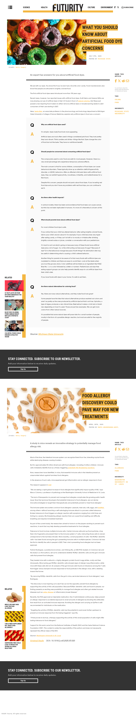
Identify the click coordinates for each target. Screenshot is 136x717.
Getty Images (20, 67)
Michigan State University (122, 113)
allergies (119, 468)
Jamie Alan (38, 111)
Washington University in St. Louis (121, 482)
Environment (107, 7)
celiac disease (48, 592)
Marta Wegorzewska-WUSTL (108, 427)
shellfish (101, 508)
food (117, 102)
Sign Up (23, 369)
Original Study (37, 640)
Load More (68, 697)
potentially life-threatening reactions (81, 468)
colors (118, 100)
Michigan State (104, 59)
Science (26, 7)
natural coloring (84, 101)
